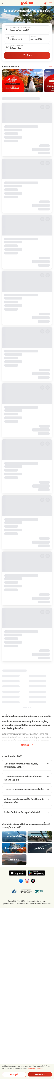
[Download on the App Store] (17, 827)
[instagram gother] (27, 835)
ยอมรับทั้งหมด (40, 1074)
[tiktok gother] (33, 835)
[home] (27, 3)
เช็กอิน (12, 36)
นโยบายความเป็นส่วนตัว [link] (35, 1069)
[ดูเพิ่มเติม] (50, 66)
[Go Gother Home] (27, 3)
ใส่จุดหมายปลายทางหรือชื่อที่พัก (20, 27)
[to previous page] (2, 3)
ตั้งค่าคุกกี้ (14, 1074)
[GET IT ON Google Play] (36, 827)
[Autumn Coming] (22, 80)
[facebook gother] (21, 835)
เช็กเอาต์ (33, 36)
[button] (27, 29)
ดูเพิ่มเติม (25, 699)
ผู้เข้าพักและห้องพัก (16, 45)
